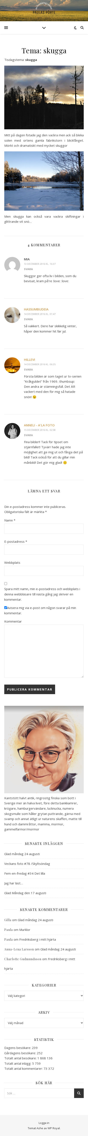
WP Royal (54, 1128)
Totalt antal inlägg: (18, 1063)
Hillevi (29, 359)
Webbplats (12, 562)
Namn (9, 520)
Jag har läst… (13, 883)
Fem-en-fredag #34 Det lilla (24, 873)
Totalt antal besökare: (20, 1058)
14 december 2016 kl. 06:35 (40, 364)
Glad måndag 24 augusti (22, 854)
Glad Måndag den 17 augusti (25, 893)
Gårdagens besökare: (20, 1053)
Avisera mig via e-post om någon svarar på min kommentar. (40, 610)
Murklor (24, 929)
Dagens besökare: (18, 1048)
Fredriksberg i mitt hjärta (37, 939)
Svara (28, 269)
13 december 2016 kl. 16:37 (40, 263)
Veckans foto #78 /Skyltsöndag (27, 863)
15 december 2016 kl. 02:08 (40, 429)
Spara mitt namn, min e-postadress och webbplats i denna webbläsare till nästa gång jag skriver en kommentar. (42, 594)
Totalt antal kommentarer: (24, 1068)
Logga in (44, 1123)
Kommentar (13, 621)
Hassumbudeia (36, 309)
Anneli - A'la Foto (39, 425)
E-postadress (15, 541)
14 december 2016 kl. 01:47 (40, 314)
